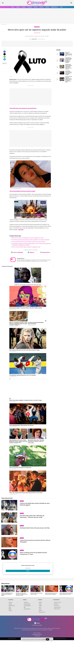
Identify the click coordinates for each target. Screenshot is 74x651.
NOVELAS (24, 599)
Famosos (5, 24)
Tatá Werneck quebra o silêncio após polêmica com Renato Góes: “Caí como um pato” (68, 66)
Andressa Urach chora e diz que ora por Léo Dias (35, 528)
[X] (4, 54)
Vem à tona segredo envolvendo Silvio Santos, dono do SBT (68, 54)
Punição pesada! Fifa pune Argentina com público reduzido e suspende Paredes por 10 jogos (68, 79)
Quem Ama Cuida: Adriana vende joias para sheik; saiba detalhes (68, 72)
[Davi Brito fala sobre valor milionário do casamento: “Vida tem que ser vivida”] (9, 517)
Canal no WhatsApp (18, 252)
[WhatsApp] (4, 57)
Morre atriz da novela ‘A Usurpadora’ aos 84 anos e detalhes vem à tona (28, 237)
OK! (47, 639)
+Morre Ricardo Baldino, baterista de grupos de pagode (22, 191)
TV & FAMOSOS (10, 599)
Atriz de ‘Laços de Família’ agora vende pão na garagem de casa (26, 246)
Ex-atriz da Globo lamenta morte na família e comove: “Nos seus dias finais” (28, 241)
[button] (65, 3)
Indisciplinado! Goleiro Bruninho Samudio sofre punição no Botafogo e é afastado (68, 60)
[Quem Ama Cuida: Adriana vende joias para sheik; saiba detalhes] (62, 74)
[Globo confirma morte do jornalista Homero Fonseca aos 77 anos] (9, 554)
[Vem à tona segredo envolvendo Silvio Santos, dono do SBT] (62, 55)
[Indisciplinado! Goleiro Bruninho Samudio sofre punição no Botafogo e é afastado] (62, 61)
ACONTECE (40, 599)
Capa (2, 24)
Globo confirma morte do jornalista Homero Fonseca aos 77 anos (66, 594)
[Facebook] (4, 52)
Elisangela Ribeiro (20, 258)
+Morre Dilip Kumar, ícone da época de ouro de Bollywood (22, 108)
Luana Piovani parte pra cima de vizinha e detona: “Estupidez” (51, 594)
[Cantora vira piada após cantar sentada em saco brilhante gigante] (9, 505)
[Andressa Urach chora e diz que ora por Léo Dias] (9, 530)
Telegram (32, 252)
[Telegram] (4, 59)
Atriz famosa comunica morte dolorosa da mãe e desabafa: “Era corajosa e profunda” (30, 239)
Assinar (27, 570)
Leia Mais (43, 639)
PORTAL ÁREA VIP (56, 599)
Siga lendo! (21, 229)
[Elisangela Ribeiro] (30, 39)
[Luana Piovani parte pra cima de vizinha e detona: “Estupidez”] (9, 542)
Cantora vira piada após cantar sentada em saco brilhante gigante (7, 594)
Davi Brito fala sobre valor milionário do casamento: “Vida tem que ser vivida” (21, 594)
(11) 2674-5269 (37, 636)
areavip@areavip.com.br (37, 634)
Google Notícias (46, 252)
